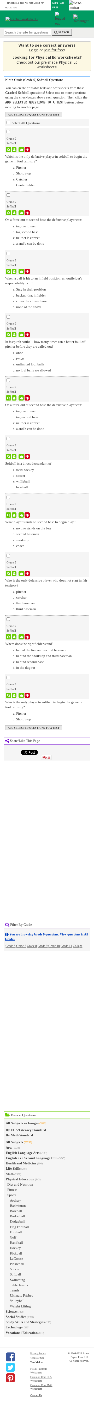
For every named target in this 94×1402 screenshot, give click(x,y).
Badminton (18, 1206)
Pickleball (17, 1264)
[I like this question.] (21, 149)
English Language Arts (22, 1153)
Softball (15, 1274)
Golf (13, 1237)
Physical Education (20, 1179)
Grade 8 (32, 946)
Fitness (12, 1190)
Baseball (16, 1211)
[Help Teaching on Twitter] (10, 1367)
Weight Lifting (20, 1306)
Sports (11, 1195)
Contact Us (36, 1395)
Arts (9, 1147)
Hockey (15, 1248)
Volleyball (17, 1301)
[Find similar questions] (8, 149)
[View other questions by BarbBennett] (14, 271)
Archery (15, 1200)
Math (10, 1174)
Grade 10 (54, 946)
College (77, 946)
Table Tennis (19, 1285)
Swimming (17, 1280)
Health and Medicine (21, 1163)
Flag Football (19, 1227)
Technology (14, 1327)
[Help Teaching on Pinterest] (10, 1378)
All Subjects (14, 1142)
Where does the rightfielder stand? (29, 644)
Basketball (17, 1216)
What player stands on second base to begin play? (40, 522)
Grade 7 (21, 946)
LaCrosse (16, 1259)
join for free (54, 49)
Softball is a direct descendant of (28, 463)
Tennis (14, 1290)
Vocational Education (22, 1333)
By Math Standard (19, 1135)
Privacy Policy (38, 1353)
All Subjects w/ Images (22, 1123)
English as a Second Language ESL (32, 1158)
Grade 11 (66, 946)
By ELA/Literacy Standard (26, 1130)
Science (11, 1311)
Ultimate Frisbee (21, 1295)
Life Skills (13, 1168)
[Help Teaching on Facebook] (10, 1357)
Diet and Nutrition (20, 1184)
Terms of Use (37, 1357)
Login (33, 49)
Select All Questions (25, 123)
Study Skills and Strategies (25, 1322)
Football (16, 1232)
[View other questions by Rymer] (14, 149)
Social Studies (16, 1317)
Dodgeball (17, 1221)
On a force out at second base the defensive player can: (43, 220)
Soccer (14, 1269)
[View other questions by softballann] (14, 213)
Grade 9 (43, 946)
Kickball (16, 1253)
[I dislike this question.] (27, 149)
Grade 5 (10, 946)
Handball (16, 1243)
